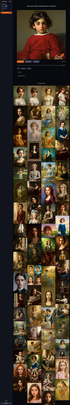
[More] (61, 62)
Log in (6, 400)
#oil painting (23, 68)
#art (18, 68)
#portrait (29, 68)
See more (63, 65)
